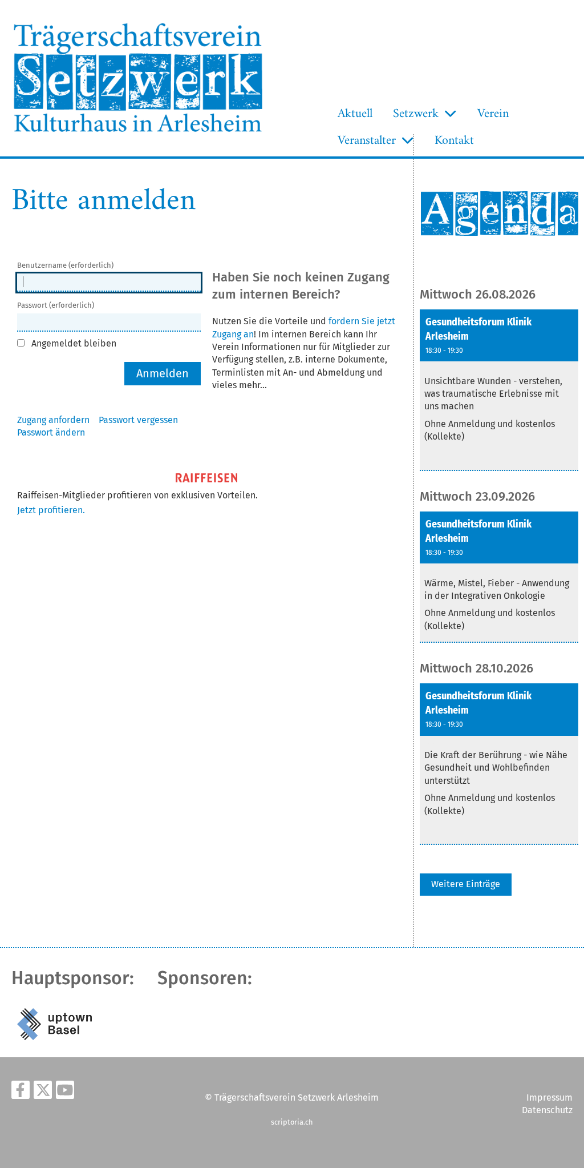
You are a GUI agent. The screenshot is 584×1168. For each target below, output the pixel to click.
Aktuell (355, 114)
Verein (493, 114)
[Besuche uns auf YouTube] (65, 1092)
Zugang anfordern (53, 419)
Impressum (549, 1097)
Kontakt (454, 141)
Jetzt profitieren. (51, 510)
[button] (499, 390)
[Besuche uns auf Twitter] (43, 1092)
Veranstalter (367, 141)
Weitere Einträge (465, 884)
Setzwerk (416, 114)
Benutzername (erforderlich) (65, 265)
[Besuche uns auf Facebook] (20, 1092)
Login (279, 138)
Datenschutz (547, 1110)
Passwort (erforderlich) (55, 305)
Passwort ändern (51, 432)
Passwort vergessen (138, 419)
